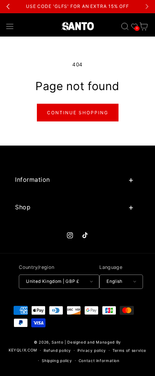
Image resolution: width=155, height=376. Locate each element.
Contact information (99, 360)
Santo (58, 342)
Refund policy (57, 350)
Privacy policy (92, 350)
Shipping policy (57, 360)
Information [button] (32, 179)
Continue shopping (77, 112)
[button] (10, 26)
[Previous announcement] (8, 6)
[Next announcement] (146, 6)
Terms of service (129, 350)
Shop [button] (22, 207)
